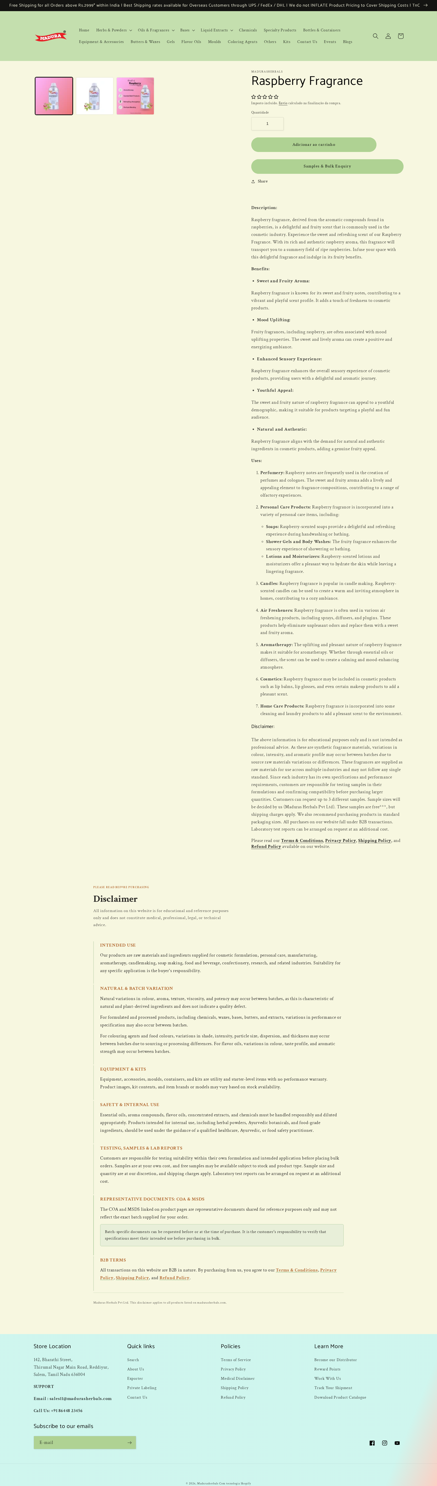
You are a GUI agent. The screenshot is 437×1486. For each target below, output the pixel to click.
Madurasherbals (207, 1483)
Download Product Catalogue (340, 1397)
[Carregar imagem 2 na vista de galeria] (95, 96)
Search (133, 1359)
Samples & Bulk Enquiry (327, 166)
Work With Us (327, 1378)
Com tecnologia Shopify (235, 1483)
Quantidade (260, 112)
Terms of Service (236, 1359)
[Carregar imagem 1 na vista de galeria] (54, 96)
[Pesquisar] (375, 36)
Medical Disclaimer (238, 1378)
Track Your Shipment (333, 1387)
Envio (283, 103)
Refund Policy (266, 846)
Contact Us (137, 1397)
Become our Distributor (335, 1359)
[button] (114, 30)
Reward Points (327, 1369)
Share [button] (263, 181)
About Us (135, 1369)
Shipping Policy (374, 841)
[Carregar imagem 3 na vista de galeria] (135, 96)
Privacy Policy (340, 841)
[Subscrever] (129, 1442)
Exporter (135, 1378)
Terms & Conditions (302, 841)
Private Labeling (142, 1387)
